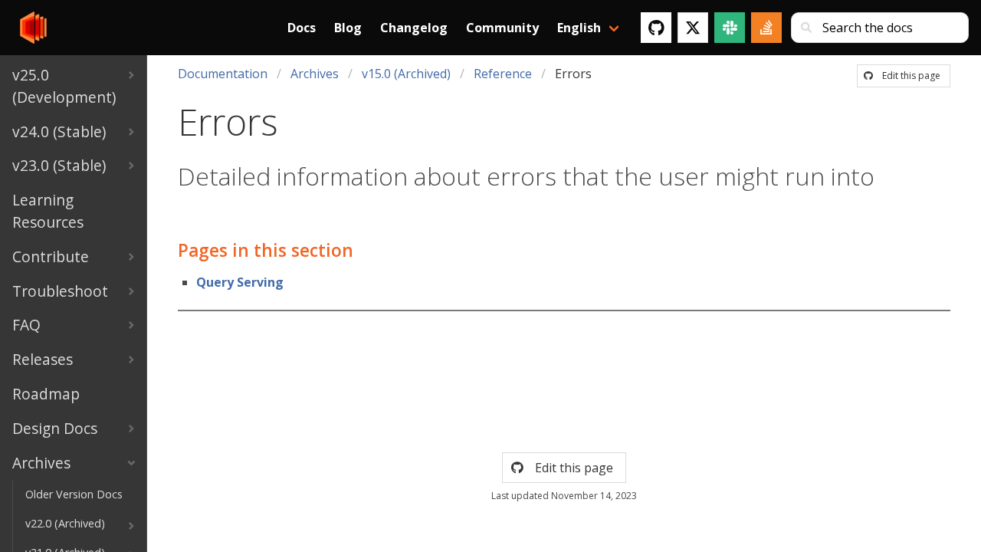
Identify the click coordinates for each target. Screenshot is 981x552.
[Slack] (729, 27)
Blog (348, 27)
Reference (503, 73)
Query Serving (240, 282)
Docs (301, 27)
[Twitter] (693, 27)
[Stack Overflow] (766, 27)
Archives (314, 73)
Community (502, 27)
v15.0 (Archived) (406, 73)
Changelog (414, 27)
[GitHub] (656, 27)
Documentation (222, 73)
